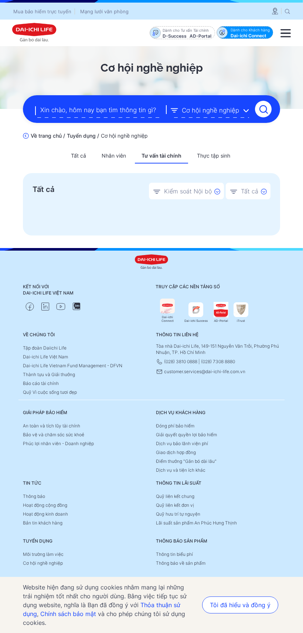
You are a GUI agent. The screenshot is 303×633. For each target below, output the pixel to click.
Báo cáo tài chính (41, 383)
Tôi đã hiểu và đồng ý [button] (240, 605)
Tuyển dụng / (83, 136)
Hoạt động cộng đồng (45, 505)
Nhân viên (114, 155)
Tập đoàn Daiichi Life (45, 348)
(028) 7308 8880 (218, 361)
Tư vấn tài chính (161, 155)
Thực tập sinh (213, 155)
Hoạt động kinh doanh (45, 514)
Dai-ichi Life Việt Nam (45, 356)
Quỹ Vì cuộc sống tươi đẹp (50, 392)
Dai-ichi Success (196, 321)
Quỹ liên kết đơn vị (175, 505)
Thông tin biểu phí (174, 554)
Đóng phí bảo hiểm (175, 426)
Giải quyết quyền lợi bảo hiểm (186, 434)
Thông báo (34, 496)
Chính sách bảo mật (68, 613)
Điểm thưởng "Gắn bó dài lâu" (186, 461)
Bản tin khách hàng (42, 523)
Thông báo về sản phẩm (180, 563)
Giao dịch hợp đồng (176, 452)
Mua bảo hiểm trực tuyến (42, 11)
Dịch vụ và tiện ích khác (180, 470)
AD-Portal (221, 321)
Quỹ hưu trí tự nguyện (178, 514)
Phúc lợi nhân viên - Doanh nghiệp (58, 443)
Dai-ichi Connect (167, 319)
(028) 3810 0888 (180, 361)
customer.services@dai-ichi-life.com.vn (204, 371)
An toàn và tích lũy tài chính (51, 426)
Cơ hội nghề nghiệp (43, 563)
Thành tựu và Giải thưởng (49, 374)
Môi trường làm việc (43, 554)
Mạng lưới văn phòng (104, 11)
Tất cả (78, 155)
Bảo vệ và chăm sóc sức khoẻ (53, 434)
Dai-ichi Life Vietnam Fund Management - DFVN (72, 365)
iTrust (241, 321)
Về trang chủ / (48, 136)
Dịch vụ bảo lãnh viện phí (182, 443)
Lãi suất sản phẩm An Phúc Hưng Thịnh (196, 523)
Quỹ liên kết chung (175, 496)
